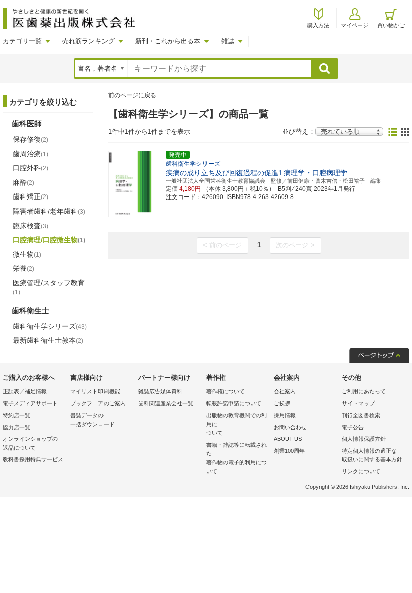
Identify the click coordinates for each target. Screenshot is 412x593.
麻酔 (23, 182)
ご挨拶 (282, 403)
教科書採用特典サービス (33, 459)
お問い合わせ (290, 427)
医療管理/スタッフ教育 (49, 287)
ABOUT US (288, 439)
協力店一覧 (16, 427)
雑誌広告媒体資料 (160, 391)
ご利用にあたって (364, 391)
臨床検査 (30, 226)
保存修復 (30, 139)
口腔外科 (30, 168)
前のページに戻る (132, 95)
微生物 (27, 254)
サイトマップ (358, 403)
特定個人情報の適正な (372, 455)
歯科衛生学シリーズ (50, 326)
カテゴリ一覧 (22, 41)
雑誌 (227, 41)
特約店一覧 (16, 415)
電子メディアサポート (30, 403)
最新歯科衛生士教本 (48, 340)
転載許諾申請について (233, 403)
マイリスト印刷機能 (95, 391)
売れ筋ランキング (88, 41)
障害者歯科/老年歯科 (49, 211)
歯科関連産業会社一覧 (165, 403)
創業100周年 (289, 451)
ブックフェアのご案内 (98, 403)
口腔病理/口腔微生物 (49, 240)
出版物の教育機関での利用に (236, 424)
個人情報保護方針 (364, 439)
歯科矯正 (30, 196)
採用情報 (285, 415)
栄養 (23, 268)
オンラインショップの (30, 443)
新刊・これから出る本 (167, 41)
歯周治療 (30, 154)
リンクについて (361, 471)
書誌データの (92, 419)
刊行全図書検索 (361, 415)
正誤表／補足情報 (25, 391)
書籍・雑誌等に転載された (236, 458)
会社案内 (285, 391)
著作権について (225, 391)
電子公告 (353, 427)
